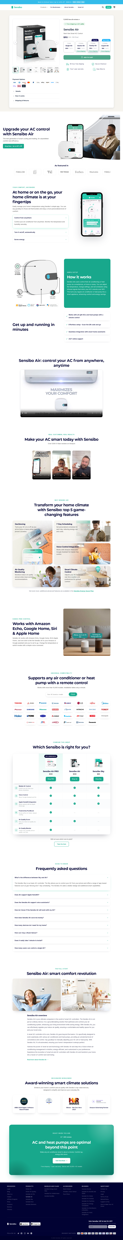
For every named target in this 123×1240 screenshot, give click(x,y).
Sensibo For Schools (88, 1198)
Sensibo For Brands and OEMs (89, 1192)
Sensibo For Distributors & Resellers (89, 1209)
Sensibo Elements (31, 1204)
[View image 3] (29, 70)
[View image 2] (22, 70)
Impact (9, 1197)
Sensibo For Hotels (87, 1196)
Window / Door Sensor (70, 1191)
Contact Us (104, 1189)
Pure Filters (66, 1194)
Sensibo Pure (29, 1202)
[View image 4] (36, 70)
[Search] (103, 7)
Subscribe (112, 1226)
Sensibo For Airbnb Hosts (52, 1193)
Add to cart (88, 57)
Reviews (9, 1207)
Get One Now (60, 1161)
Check (73, 694)
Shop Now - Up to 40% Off (13, 146)
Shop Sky (98, 779)
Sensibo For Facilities (88, 1201)
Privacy (103, 1191)
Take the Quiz (61, 844)
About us (9, 1194)
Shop (108, 7)
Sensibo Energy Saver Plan (84, 591)
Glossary (9, 1209)
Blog (8, 1191)
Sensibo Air (29, 1197)
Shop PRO (51, 779)
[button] (45, 7)
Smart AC (28, 1189)
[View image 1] (16, 70)
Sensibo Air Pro (30, 1194)
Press (8, 1202)
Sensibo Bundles (49, 1196)
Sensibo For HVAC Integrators (87, 1213)
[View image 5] (43, 70)
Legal (102, 1194)
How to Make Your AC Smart (107, 1205)
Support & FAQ (105, 1202)
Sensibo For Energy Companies (87, 1204)
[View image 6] (50, 70)
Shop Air (74, 779)
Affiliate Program (12, 1199)
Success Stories (86, 1189)
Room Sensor (67, 1189)
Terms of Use (104, 1197)
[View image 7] (57, 70)
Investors (9, 1204)
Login (8, 1189)
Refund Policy (105, 1199)
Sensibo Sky (29, 1199)
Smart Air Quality (31, 1191)
